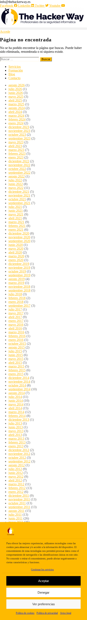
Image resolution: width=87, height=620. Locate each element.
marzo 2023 (16, 150)
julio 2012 (15, 469)
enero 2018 (15, 302)
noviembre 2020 (19, 237)
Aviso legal (65, 613)
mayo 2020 (15, 248)
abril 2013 (15, 435)
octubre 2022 (17, 169)
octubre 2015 (17, 343)
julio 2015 (15, 351)
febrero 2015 (17, 370)
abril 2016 (15, 328)
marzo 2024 (16, 115)
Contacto (14, 78)
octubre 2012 (17, 457)
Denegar (43, 592)
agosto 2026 (16, 85)
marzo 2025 (16, 104)
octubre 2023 (17, 134)
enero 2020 (15, 260)
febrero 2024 (17, 119)
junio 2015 (15, 355)
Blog (11, 74)
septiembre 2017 (19, 305)
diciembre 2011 (18, 495)
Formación (15, 70)
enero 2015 (15, 374)
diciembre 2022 (18, 161)
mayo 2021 (15, 214)
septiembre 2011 (19, 507)
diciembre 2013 (18, 419)
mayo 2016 (15, 324)
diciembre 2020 (18, 233)
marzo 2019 (16, 283)
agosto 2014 (16, 393)
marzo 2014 (16, 412)
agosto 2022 (16, 176)
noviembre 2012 (19, 454)
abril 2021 (15, 218)
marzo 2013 (16, 438)
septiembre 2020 (19, 241)
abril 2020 (15, 252)
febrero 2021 (17, 226)
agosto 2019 (16, 279)
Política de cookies (25, 613)
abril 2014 (15, 408)
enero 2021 (15, 229)
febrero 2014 (17, 416)
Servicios (14, 66)
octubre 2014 (17, 385)
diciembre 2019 (18, 264)
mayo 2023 (15, 142)
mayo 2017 (15, 313)
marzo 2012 (16, 484)
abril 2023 (15, 146)
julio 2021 (15, 207)
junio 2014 (15, 400)
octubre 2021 (17, 199)
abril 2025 (15, 100)
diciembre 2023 (18, 127)
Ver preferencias (43, 604)
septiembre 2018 (19, 290)
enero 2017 (15, 321)
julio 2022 (15, 180)
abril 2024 (15, 112)
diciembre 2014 (18, 378)
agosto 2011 (16, 511)
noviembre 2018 (19, 286)
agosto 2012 (16, 465)
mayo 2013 (15, 431)
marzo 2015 (16, 366)
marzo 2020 (16, 256)
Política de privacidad (47, 613)
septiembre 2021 (19, 203)
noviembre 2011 (19, 499)
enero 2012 (15, 492)
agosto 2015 (16, 347)
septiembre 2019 (19, 275)
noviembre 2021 (19, 195)
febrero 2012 (17, 488)
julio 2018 (15, 294)
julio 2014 (15, 397)
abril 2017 (15, 317)
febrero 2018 (17, 298)
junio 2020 (15, 245)
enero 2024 (15, 123)
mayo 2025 (15, 96)
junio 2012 (15, 473)
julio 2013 (15, 423)
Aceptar (43, 581)
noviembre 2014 (19, 381)
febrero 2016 (17, 336)
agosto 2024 (16, 108)
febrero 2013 (17, 442)
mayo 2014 (15, 404)
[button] (43, 28)
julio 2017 (15, 309)
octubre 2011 (17, 503)
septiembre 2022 (19, 172)
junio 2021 (15, 210)
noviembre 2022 (19, 165)
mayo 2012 (15, 476)
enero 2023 (15, 157)
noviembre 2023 (19, 131)
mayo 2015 (15, 359)
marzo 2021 (16, 222)
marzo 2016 (16, 332)
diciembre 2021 (18, 191)
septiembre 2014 (19, 389)
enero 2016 (15, 340)
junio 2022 (15, 184)
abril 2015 (15, 362)
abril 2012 (15, 480)
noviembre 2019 (19, 267)
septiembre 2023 (19, 138)
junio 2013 (15, 427)
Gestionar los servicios (42, 569)
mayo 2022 (15, 188)
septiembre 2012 (19, 461)
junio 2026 (15, 93)
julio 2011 (15, 514)
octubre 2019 (17, 271)
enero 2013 (15, 446)
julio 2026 (15, 89)
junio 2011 (15, 518)
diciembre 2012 (18, 450)
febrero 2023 (17, 153)
